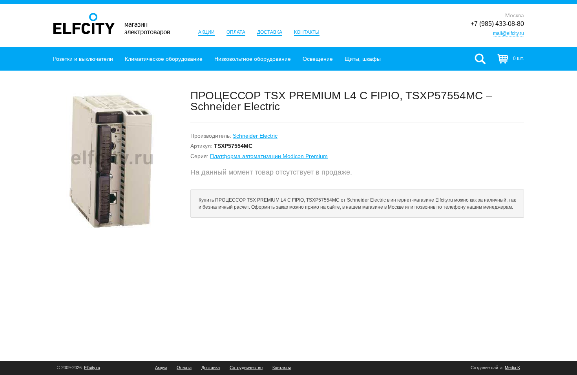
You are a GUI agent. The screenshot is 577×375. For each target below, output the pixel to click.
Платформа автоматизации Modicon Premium (269, 156)
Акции (206, 32)
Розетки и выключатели (83, 59)
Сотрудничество (246, 368)
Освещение (318, 59)
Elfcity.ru (92, 367)
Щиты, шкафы (363, 59)
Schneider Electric (255, 136)
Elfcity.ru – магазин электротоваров (111, 24)
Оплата (235, 32)
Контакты (307, 32)
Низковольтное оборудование (252, 59)
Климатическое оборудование (164, 59)
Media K (512, 367)
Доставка (269, 32)
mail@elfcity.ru (508, 33)
